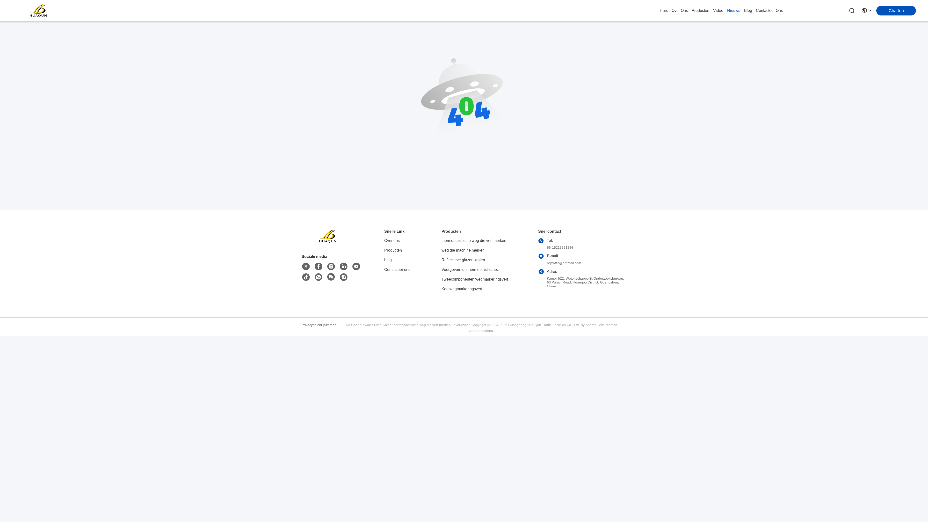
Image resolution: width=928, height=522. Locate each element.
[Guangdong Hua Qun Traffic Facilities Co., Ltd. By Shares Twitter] (306, 266)
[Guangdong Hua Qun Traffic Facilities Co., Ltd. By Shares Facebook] (318, 266)
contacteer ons (769, 10)
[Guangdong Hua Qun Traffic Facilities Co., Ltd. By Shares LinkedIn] (343, 266)
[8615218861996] (318, 277)
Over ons (392, 241)
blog (748, 10)
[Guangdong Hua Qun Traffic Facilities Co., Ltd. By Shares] (38, 10)
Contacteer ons (397, 270)
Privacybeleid (312, 325)
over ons (680, 10)
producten (700, 10)
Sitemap (330, 325)
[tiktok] (306, 277)
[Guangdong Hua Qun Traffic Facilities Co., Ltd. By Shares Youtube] (356, 266)
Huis (664, 10)
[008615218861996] (343, 277)
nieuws (733, 10)
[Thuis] (328, 242)
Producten (393, 250)
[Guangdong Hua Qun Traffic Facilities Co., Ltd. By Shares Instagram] (331, 266)
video (718, 10)
